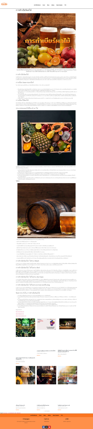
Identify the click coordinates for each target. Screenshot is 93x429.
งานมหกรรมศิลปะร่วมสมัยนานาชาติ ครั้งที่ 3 (46, 350)
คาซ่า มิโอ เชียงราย (37, 5)
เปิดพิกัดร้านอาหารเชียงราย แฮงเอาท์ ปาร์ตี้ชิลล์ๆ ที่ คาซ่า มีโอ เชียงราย (67, 351)
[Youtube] (49, 427)
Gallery (52, 5)
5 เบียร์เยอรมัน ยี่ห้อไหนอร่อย (43, 405)
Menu (48, 5)
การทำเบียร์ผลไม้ (11, 412)
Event (44, 5)
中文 (65, 5)
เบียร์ (15, 412)
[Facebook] (43, 427)
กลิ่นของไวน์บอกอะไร (20, 405)
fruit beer (5, 412)
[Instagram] (46, 427)
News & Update (59, 5)
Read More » (17, 363)
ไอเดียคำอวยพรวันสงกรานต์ (64, 405)
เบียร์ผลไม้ (19, 412)
